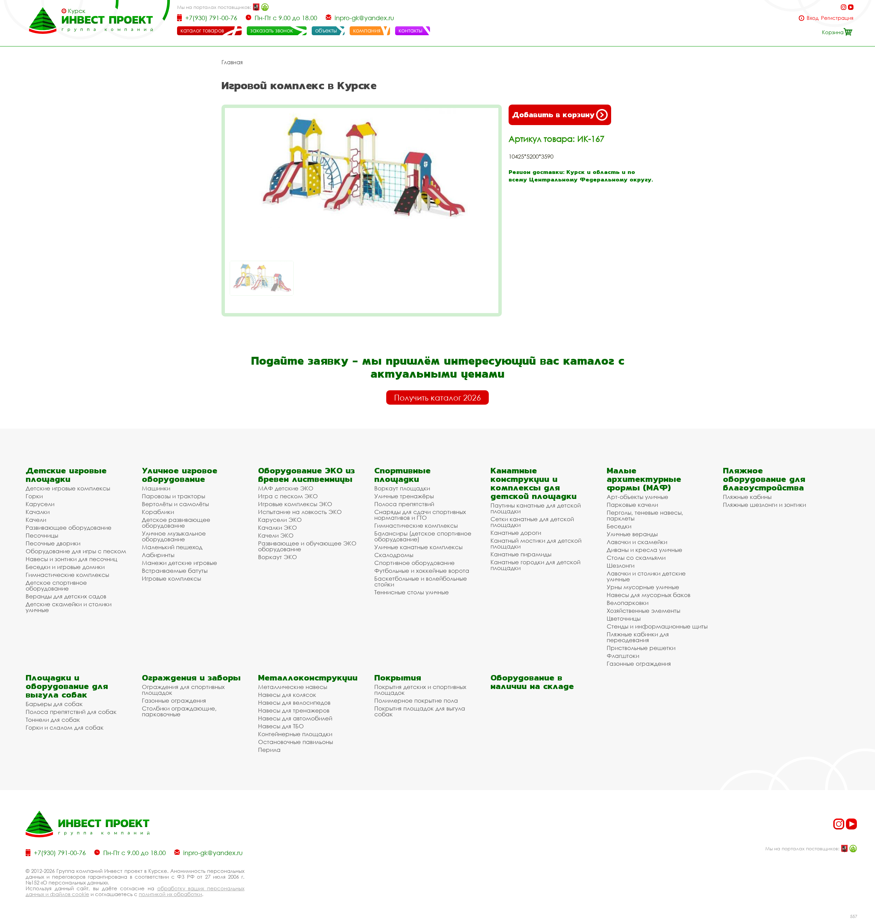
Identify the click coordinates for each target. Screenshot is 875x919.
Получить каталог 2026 (437, 397)
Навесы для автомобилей (295, 718)
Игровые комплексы (171, 578)
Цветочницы (624, 618)
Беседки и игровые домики (65, 567)
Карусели (40, 504)
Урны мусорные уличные (643, 587)
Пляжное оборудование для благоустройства (764, 479)
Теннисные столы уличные (411, 592)
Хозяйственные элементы (643, 610)
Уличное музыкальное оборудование (174, 536)
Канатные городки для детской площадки (535, 565)
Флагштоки (623, 656)
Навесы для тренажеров (293, 710)
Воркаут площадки (402, 488)
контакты (410, 30)
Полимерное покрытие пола (416, 700)
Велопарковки (627, 603)
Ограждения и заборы (191, 677)
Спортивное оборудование (414, 563)
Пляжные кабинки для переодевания (638, 637)
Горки (34, 496)
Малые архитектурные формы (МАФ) (644, 479)
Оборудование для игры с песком (76, 551)
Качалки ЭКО (277, 527)
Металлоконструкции (308, 677)
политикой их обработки (170, 894)
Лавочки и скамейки (637, 542)
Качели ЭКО (276, 535)
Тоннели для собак (53, 719)
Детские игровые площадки (66, 474)
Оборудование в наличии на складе (532, 681)
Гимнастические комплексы (67, 575)
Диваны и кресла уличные (644, 550)
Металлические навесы (292, 687)
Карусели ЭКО (280, 520)
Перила (269, 750)
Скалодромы (393, 555)
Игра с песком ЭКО (288, 496)
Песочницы (42, 535)
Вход (813, 18)
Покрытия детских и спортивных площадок (420, 689)
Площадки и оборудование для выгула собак (67, 686)
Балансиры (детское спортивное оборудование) (422, 536)
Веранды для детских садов (66, 596)
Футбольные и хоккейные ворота (421, 570)
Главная (232, 62)
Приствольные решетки (641, 648)
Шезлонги (620, 565)
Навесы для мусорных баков (648, 595)
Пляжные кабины (747, 497)
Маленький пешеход (172, 547)
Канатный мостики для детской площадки (535, 543)
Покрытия (397, 677)
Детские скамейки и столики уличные (68, 607)
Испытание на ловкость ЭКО (300, 512)
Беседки (619, 526)
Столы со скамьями (636, 557)
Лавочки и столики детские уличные (646, 576)
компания (366, 30)
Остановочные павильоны (295, 742)
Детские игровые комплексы (68, 488)
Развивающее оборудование (68, 527)
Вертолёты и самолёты (175, 504)
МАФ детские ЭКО (285, 488)
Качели (36, 520)
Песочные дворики (53, 543)
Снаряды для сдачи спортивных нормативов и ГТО (420, 515)
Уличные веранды (632, 534)
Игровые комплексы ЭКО (295, 504)
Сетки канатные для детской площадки (532, 522)
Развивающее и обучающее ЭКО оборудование (307, 546)
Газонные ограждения (639, 663)
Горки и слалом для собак (65, 727)
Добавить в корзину (553, 114)
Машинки (156, 488)
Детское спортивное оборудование (56, 585)
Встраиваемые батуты (174, 570)
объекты (326, 30)
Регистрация (837, 18)
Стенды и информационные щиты (657, 626)
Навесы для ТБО (281, 726)
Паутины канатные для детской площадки (535, 508)
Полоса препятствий (404, 504)
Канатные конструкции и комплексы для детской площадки (533, 483)
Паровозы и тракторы (173, 496)
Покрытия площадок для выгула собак (419, 711)
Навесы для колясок (287, 695)
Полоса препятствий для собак (71, 712)
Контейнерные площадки (295, 734)
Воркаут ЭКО (277, 557)
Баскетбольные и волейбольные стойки (420, 581)
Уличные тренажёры (404, 496)
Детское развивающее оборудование (176, 522)
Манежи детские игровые (179, 563)
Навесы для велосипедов (294, 702)
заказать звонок (271, 30)
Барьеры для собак (54, 704)
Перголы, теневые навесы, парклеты (645, 515)
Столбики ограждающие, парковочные (179, 711)
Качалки (38, 512)
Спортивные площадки (402, 474)
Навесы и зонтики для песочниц (71, 559)
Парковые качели (632, 505)
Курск (76, 11)
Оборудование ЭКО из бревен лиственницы (306, 474)
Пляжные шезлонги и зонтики (764, 505)
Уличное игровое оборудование (179, 474)
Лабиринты (158, 555)
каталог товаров (202, 30)
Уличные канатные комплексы (418, 547)
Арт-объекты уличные (637, 497)
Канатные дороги (515, 533)
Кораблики (158, 512)
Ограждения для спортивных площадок (183, 689)
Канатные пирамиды (520, 554)
